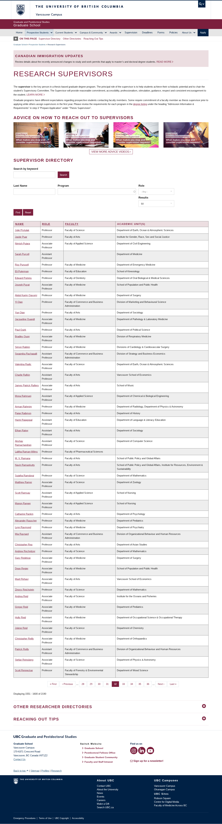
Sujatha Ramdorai (24, 475)
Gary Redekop (23, 557)
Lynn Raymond (23, 527)
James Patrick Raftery (27, 385)
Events (100, 796)
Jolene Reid (21, 628)
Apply (203, 32)
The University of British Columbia (20, 9)
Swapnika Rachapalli (26, 353)
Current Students (64, 32)
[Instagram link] (133, 750)
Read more (164, 61)
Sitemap (35, 770)
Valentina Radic (23, 364)
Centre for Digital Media (166, 801)
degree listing (140, 104)
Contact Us (19, 759)
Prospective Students (38, 32)
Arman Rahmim (23, 406)
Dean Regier (21, 568)
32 (116, 684)
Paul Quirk (20, 329)
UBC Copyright (62, 818)
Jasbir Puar (21, 236)
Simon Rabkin (22, 347)
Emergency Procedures (24, 818)
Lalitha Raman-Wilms (26, 451)
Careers (101, 800)
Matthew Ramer (23, 482)
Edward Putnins (23, 278)
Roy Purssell (22, 264)
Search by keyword (25, 168)
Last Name (20, 185)
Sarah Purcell (22, 254)
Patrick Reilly (22, 649)
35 (141, 684)
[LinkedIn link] (141, 750)
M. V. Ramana (22, 458)
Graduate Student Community (101, 757)
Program (63, 185)
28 (84, 684)
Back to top (19, 770)
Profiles (45, 770)
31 (108, 684)
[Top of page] (16, 38)
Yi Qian (19, 302)
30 (100, 684)
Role (141, 185)
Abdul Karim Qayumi (26, 295)
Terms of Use (45, 818)
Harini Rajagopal (23, 420)
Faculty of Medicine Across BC (170, 805)
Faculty (71, 224)
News (100, 793)
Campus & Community (91, 32)
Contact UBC (104, 785)
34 (132, 684)
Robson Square (162, 798)
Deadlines (147, 32)
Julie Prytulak (22, 230)
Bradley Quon (22, 336)
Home (19, 32)
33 (124, 684)
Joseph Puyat (22, 284)
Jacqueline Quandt (25, 319)
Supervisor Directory (49, 38)
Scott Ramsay (22, 492)
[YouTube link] (150, 750)
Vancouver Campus (164, 785)
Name (19, 224)
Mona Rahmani (23, 396)
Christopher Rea (23, 544)
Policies (173, 32)
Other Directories (72, 38)
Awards (113, 32)
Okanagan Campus (164, 789)
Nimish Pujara (22, 243)
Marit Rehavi (21, 579)
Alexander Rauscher (26, 520)
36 (149, 684)
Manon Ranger (23, 503)
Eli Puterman (22, 271)
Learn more (34, 94)
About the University (107, 789)
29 (92, 684)
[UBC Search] (201, 3)
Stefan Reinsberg (24, 659)
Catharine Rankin (24, 514)
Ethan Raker (21, 430)
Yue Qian (20, 312)
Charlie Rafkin (22, 374)
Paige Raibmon (23, 413)
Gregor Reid (21, 606)
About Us (186, 32)
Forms (160, 32)
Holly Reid (20, 617)
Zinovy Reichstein (24, 589)
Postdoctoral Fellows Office (100, 752)
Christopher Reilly (24, 638)
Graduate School (20, 45)
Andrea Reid (21, 596)
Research (56, 770)
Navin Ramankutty (25, 465)
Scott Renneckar (24, 670)
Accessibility (78, 818)
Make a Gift (103, 803)
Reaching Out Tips (93, 38)
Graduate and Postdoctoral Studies (111, 737)
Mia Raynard (22, 534)
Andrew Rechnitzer (25, 551)
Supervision (131, 32)
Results (143, 197)
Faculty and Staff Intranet (99, 762)
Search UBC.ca (105, 807)
